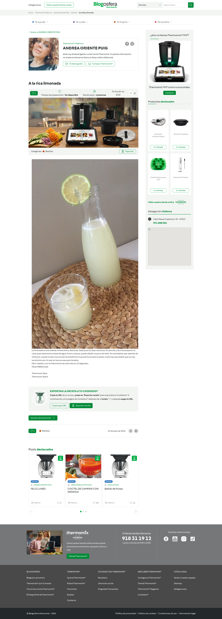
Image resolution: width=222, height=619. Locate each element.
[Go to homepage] (105, 5)
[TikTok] (193, 539)
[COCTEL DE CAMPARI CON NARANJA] (83, 469)
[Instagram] (184, 539)
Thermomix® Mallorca (43, 13)
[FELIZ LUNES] (46, 469)
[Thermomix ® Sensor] (181, 164)
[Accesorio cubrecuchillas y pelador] (158, 121)
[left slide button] (31, 511)
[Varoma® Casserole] (181, 121)
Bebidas (35, 481)
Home (31, 13)
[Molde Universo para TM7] (158, 164)
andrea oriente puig (61, 13)
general (74, 13)
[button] (150, 5)
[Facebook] (166, 539)
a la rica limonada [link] (86, 13)
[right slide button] (135, 511)
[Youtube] (175, 539)
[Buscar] (191, 5)
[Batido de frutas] (120, 469)
